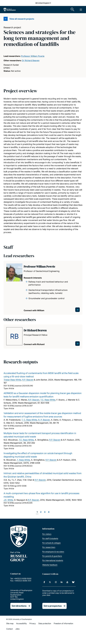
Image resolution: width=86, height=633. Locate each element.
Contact (9, 629)
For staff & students (50, 538)
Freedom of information (63, 623)
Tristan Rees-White (12, 380)
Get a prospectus (53, 606)
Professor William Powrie (32, 56)
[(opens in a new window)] (44, 582)
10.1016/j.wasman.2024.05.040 (20, 386)
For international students (52, 560)
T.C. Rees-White (47, 400)
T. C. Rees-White (29, 420)
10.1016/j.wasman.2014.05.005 (20, 503)
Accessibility (21, 623)
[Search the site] (72, 9)
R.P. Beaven (27, 380)
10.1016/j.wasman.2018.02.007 (20, 406)
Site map (10, 623)
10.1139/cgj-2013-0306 (17, 486)
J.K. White (8, 500)
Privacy (32, 623)
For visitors (46, 534)
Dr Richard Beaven (30, 60)
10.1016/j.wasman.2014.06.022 (20, 466)
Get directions (19, 606)
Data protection (44, 623)
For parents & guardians (52, 556)
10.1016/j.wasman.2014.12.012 (20, 446)
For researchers (48, 547)
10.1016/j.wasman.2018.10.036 (20, 426)
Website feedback (49, 565)
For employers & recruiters (53, 552)
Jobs (17, 629)
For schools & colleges (51, 543)
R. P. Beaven (44, 420)
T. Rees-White (23, 460)
